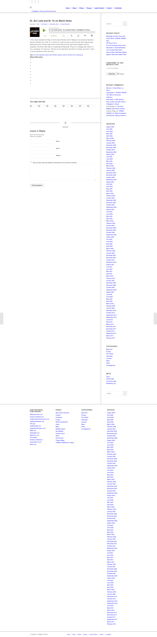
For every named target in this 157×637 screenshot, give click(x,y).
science (65, 55)
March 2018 (110, 324)
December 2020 (111, 283)
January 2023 (110, 225)
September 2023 (111, 207)
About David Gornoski (62, 413)
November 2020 (111, 285)
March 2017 (110, 336)
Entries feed (110, 379)
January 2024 (110, 198)
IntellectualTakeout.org (37, 421)
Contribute (59, 417)
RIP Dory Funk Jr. (111, 43)
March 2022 (110, 248)
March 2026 (110, 138)
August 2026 (110, 127)
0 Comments (44, 24)
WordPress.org (110, 383)
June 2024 (109, 186)
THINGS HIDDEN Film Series (65, 443)
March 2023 (110, 221)
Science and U (72, 55)
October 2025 (110, 150)
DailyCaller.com (35, 433)
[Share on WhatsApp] (32, 65)
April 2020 (109, 301)
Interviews (52, 24)
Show (57, 24)
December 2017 (111, 326)
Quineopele (109, 92)
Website (58, 155)
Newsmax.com (34, 435)
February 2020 (110, 306)
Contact (58, 415)
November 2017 (111, 329)
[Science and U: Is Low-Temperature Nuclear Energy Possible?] (34, 109)
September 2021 (111, 262)
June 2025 (109, 159)
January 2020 (110, 308)
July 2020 (109, 294)
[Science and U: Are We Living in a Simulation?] (58, 109)
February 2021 (110, 278)
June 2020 (109, 297)
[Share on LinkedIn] (32, 72)
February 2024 (110, 196)
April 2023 (109, 219)
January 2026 (110, 143)
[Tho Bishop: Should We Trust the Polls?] (155, 318)
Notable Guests (60, 429)
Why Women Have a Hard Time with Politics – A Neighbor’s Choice (116, 101)
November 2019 (111, 310)
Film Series (109, 354)
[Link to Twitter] (33, 1)
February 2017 (110, 338)
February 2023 (110, 223)
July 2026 (109, 129)
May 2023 (109, 216)
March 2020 (110, 304)
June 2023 (109, 214)
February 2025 (110, 168)
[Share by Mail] (32, 84)
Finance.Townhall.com (37, 417)
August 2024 (110, 182)
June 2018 (109, 320)
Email (58, 148)
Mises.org (33, 444)
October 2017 (110, 331)
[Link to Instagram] (36, 1)
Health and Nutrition (62, 422)
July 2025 (109, 157)
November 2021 (111, 257)
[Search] (125, 8)
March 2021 (110, 276)
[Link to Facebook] (30, 1)
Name (58, 141)
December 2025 (111, 145)
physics (60, 55)
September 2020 (111, 290)
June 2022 (109, 241)
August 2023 (110, 209)
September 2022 (111, 235)
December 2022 (111, 228)
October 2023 (110, 205)
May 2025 (109, 161)
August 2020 (110, 292)
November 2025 (111, 147)
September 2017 (111, 333)
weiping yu (80, 55)
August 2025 (110, 154)
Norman (108, 88)
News (108, 361)
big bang (41, 55)
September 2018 (111, 317)
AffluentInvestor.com (36, 414)
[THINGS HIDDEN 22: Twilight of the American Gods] (1, 318)
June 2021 (109, 269)
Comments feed (111, 381)
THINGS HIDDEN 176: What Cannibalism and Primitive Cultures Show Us (116, 113)
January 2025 (110, 170)
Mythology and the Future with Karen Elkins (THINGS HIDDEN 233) (116, 38)
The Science (59, 438)
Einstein (54, 55)
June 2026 (109, 131)
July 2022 (109, 239)
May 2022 (109, 244)
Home (57, 424)
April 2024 (109, 191)
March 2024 (110, 193)
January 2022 (110, 253)
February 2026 (110, 140)
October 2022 (110, 232)
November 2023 (111, 202)
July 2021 (109, 267)
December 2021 (111, 255)
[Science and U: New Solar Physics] (83, 109)
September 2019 (111, 315)
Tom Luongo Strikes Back (114, 50)
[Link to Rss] (40, 1)
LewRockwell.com (35, 426)
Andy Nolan (109, 99)
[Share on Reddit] (32, 81)
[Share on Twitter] (32, 62)
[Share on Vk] (32, 78)
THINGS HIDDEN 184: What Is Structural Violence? (116, 94)
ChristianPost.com (35, 442)
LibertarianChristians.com (38, 428)
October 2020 (110, 287)
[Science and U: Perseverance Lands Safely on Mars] (50, 109)
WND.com (33, 430)
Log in (108, 376)
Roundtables (59, 431)
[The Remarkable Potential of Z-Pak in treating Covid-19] (75, 109)
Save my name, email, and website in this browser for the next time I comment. (55, 162)
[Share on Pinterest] (32, 68)
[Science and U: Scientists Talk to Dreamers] (67, 109)
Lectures (109, 358)
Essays (108, 351)
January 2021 (110, 280)
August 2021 (110, 264)
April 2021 (109, 274)
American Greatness (36, 440)
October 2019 (110, 313)
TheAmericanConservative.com (39, 419)
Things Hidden (60, 440)
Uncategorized (110, 365)
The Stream (33, 437)
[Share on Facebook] (32, 59)
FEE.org (32, 424)
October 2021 (110, 260)
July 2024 (109, 184)
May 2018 (109, 322)
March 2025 (110, 166)
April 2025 (109, 163)
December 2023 (111, 200)
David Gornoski (65, 24)
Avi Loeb (36, 55)
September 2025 (111, 152)
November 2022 (111, 230)
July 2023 (109, 212)
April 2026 (109, 136)
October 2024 (110, 177)
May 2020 (109, 299)
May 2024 (109, 189)
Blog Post (109, 349)
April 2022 (109, 246)
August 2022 (110, 237)
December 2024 (111, 173)
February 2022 (110, 251)
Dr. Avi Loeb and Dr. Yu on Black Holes (51, 20)
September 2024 (111, 179)
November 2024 (111, 175)
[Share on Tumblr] (32, 75)
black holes (48, 55)
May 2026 (109, 134)
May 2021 (109, 271)
